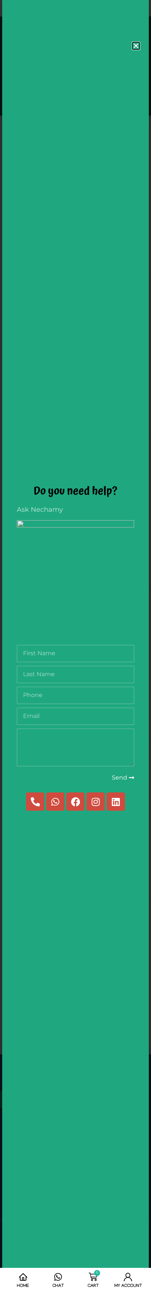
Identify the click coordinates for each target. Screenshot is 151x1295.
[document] (75, 647)
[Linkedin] (116, 801)
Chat (58, 1286)
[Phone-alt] (35, 801)
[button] (136, 46)
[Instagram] (95, 801)
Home (23, 1286)
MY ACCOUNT (128, 1286)
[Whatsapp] (55, 801)
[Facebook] (75, 801)
